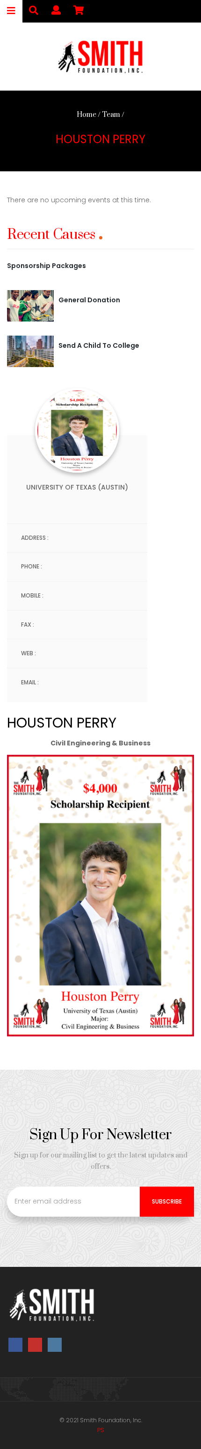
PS (100, 1430)
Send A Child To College (98, 345)
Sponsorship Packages (46, 265)
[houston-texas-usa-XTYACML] (30, 350)
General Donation (89, 300)
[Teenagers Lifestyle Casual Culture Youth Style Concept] (30, 305)
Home (86, 114)
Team (111, 114)
